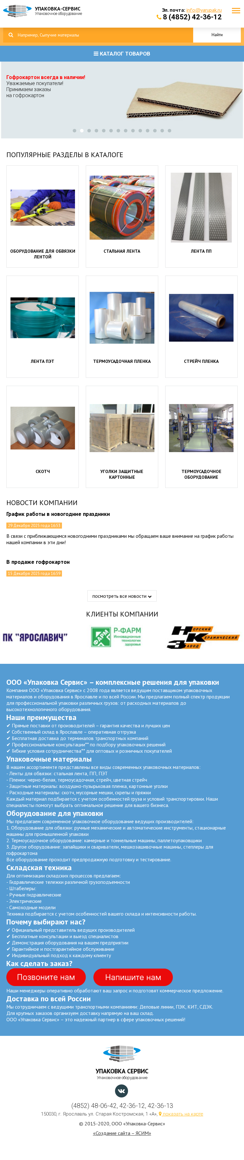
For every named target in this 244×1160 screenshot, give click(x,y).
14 (169, 130)
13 (162, 130)
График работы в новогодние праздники (58, 513)
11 (147, 130)
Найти (217, 34)
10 (140, 130)
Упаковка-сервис (58, 10)
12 (155, 130)
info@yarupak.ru (204, 10)
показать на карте (182, 1114)
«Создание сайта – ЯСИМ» (122, 1133)
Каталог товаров (124, 53)
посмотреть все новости (120, 596)
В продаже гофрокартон (38, 561)
